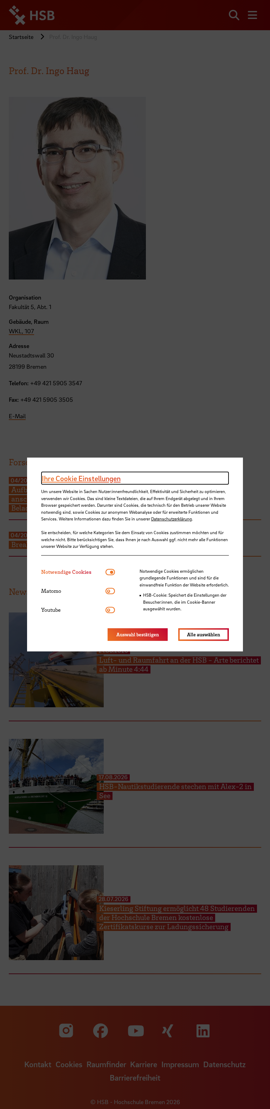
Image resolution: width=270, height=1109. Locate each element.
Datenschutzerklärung (171, 518)
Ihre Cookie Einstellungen (81, 478)
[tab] (73, 572)
